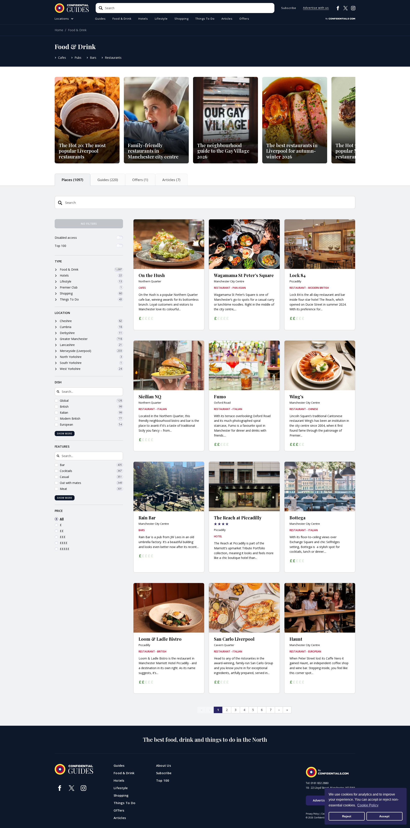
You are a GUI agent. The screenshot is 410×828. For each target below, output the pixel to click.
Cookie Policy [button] (367, 805)
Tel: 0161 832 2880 (317, 783)
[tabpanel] (205, 472)
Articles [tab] (171, 179)
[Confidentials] (340, 19)
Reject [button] (346, 816)
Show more (64, 433)
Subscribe (288, 8)
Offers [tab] (140, 179)
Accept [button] (384, 816)
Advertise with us (316, 8)
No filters (89, 224)
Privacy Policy (312, 813)
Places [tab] (72, 179)
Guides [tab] (107, 179)
